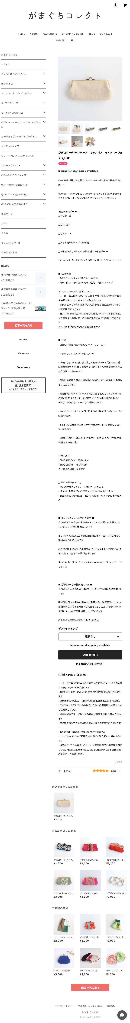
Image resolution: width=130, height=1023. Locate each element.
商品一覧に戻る (90, 987)
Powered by (87, 1017)
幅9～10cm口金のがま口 (14, 185)
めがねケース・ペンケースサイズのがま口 (20, 124)
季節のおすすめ (9, 252)
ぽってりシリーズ (9, 103)
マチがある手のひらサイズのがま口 (19, 136)
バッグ (4, 223)
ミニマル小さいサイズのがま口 (16, 93)
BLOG (91, 34)
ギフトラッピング (68, 628)
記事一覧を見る (23, 325)
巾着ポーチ (7, 214)
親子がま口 (7, 83)
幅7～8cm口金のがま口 (13, 175)
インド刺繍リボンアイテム (13, 74)
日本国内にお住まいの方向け (90, 664)
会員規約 (111, 1006)
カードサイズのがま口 (12, 112)
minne (23, 339)
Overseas (23, 367)
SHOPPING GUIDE (73, 34)
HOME (21, 34)
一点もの (5, 64)
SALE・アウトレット (10, 165)
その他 (4, 233)
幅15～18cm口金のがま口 (14, 204)
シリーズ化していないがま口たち (17, 155)
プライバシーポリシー (64, 1006)
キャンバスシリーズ (10, 243)
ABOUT (34, 34)
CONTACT (106, 34)
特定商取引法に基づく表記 (90, 1006)
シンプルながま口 (10, 146)
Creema (23, 353)
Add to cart (90, 654)
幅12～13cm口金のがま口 (14, 194)
